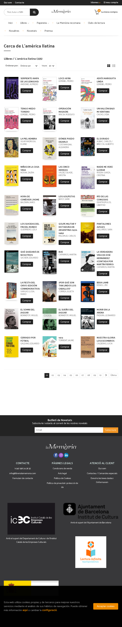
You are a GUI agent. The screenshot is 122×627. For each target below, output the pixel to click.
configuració (49, 610)
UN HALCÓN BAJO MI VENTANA (106, 110)
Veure (44, 66)
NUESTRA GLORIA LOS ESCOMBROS (106, 339)
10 (100, 375)
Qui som (8, 2)
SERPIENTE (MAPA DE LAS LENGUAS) (29, 80)
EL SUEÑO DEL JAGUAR (66, 311)
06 (76, 375)
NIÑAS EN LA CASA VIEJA (29, 168)
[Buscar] (34, 12)
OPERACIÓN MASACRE (65, 110)
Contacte (19, 2)
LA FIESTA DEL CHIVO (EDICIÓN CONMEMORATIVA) (30, 286)
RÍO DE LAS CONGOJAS (102, 198)
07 (82, 375)
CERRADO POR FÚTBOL (28, 339)
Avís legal (62, 473)
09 (94, 375)
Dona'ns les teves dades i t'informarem (102, 480)
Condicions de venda (62, 468)
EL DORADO (103, 139)
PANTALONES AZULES (104, 225)
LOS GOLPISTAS (67, 196)
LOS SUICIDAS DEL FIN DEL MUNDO (29, 225)
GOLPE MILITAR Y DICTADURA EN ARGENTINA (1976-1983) (68, 228)
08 (88, 375)
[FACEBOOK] (55, 455)
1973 (61, 338)
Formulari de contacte (23, 478)
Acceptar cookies (106, 606)
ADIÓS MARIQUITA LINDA (106, 80)
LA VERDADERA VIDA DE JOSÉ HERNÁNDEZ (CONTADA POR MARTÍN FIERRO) (105, 258)
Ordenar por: (11, 66)
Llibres (23, 23)
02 (52, 375)
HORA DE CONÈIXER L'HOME (29, 198)
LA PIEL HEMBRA (28, 139)
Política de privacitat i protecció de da (62, 485)
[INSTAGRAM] (61, 455)
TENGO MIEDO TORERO (27, 110)
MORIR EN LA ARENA (103, 311)
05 (71, 375)
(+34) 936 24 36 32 (23, 468)
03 (59, 375)
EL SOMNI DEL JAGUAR (27, 311)
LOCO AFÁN (65, 78)
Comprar (26, 91)
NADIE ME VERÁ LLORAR (105, 168)
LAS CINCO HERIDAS (64, 168)
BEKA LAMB (102, 283)
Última (114, 375)
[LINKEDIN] (66, 455)
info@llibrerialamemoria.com (22, 473)
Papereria (42, 23)
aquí (25, 610)
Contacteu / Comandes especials (102, 473)
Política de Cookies (62, 478)
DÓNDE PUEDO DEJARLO (66, 140)
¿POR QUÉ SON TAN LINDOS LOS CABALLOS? (67, 286)
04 (64, 375)
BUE (61, 252)
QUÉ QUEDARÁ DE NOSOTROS (29, 253)
